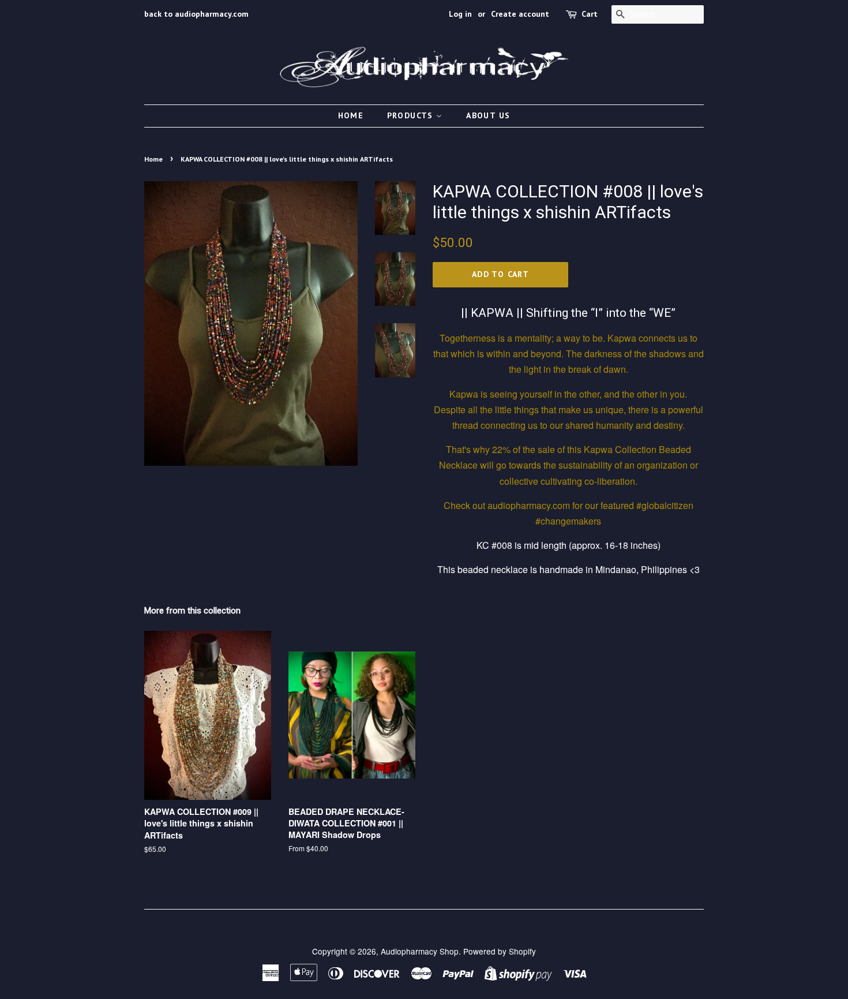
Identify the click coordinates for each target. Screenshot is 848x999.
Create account (520, 14)
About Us (488, 115)
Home (351, 115)
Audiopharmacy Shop (420, 951)
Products (412, 115)
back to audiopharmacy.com (196, 14)
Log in (460, 14)
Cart (589, 14)
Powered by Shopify (499, 951)
